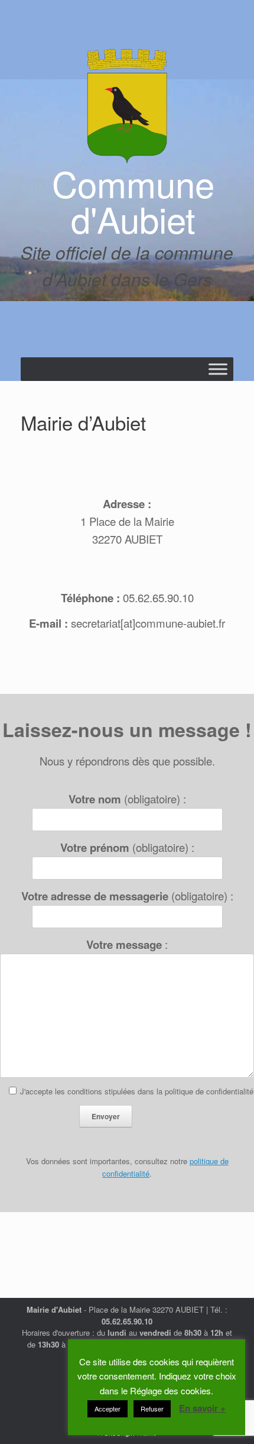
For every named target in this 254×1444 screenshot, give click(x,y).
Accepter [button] (108, 1408)
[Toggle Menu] (218, 368)
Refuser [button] (152, 1408)
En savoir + (202, 1407)
